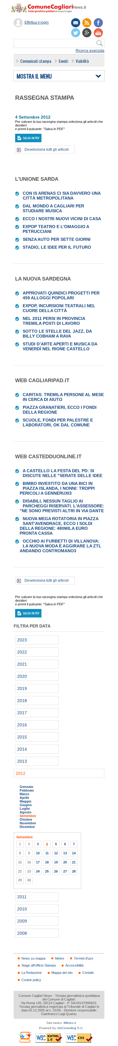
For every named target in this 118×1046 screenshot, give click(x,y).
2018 (22, 700)
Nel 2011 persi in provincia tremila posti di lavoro (54, 321)
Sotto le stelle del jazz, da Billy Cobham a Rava (57, 333)
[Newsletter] (75, 22)
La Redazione (31, 972)
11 (47, 853)
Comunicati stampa (35, 61)
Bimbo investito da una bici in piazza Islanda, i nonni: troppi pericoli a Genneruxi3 (57, 488)
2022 (22, 652)
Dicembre (27, 827)
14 (74, 853)
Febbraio (27, 790)
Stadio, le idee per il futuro (57, 247)
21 (74, 862)
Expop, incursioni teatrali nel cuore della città (59, 308)
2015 (22, 737)
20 (65, 862)
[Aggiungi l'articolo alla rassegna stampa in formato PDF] (17, 193)
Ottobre (26, 819)
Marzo (24, 794)
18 (47, 862)
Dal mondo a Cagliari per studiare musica (53, 208)
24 (38, 871)
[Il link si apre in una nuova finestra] (98, 22)
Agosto (25, 812)
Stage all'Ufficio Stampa (38, 965)
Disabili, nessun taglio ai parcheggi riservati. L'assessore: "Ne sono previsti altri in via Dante (62, 506)
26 (56, 871)
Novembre (28, 823)
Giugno (26, 805)
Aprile (24, 797)
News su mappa (33, 958)
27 (65, 871)
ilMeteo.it (70, 1022)
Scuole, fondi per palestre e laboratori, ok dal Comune (58, 422)
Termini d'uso (83, 958)
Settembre (28, 816)
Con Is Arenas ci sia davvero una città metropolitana (61, 195)
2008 (22, 933)
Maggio (25, 801)
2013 (22, 761)
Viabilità (82, 61)
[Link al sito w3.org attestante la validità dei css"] (79, 1038)
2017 (22, 712)
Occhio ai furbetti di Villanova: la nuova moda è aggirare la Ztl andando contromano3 (60, 546)
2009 (22, 921)
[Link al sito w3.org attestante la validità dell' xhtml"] (48, 1038)
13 (65, 853)
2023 (22, 639)
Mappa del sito (62, 972)
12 (56, 853)
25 (47, 871)
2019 (22, 688)
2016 (22, 724)
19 (56, 862)
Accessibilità (74, 965)
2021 (22, 664)
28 (74, 871)
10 (38, 853)
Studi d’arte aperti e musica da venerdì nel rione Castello (60, 346)
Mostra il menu (34, 76)
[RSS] (86, 22)
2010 (22, 908)
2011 (22, 896)
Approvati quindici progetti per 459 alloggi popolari (61, 295)
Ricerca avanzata (90, 51)
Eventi (63, 61)
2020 (22, 676)
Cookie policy (31, 980)
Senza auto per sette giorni (56, 239)
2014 (22, 749)
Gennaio (26, 787)
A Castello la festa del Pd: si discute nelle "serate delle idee (62, 473)
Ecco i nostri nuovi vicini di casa (62, 218)
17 (38, 862)
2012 (20, 773)
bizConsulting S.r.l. (70, 1028)
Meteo (59, 958)
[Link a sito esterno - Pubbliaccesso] (24, 1037)
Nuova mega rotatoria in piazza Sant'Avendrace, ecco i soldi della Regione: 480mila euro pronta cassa (59, 526)
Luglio (25, 808)
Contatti (87, 972)
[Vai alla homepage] (51, 8)
